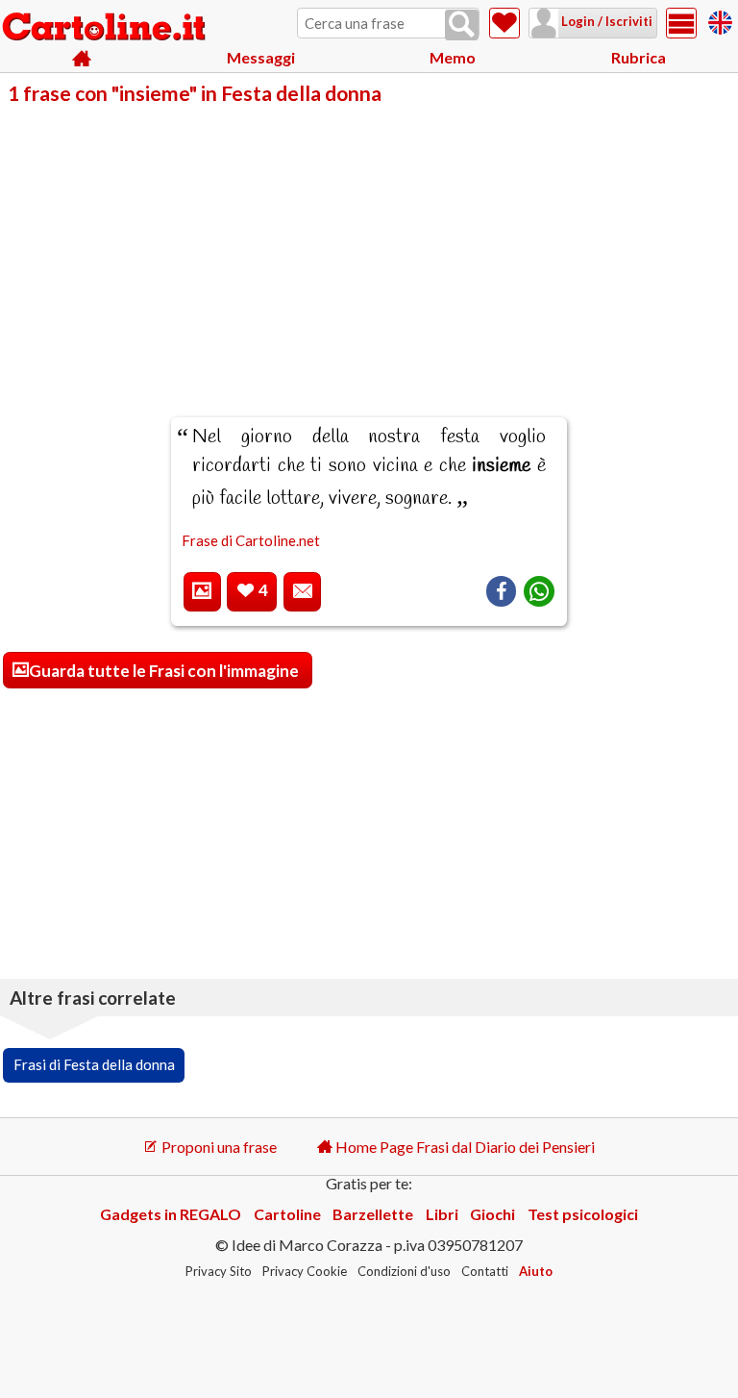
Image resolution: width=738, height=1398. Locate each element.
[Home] (82, 58)
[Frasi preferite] (504, 23)
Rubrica (638, 57)
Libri (442, 1214)
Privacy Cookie (304, 1271)
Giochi (492, 1214)
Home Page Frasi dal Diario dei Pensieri (463, 1146)
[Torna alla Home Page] (105, 27)
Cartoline (287, 1214)
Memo (453, 57)
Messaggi (261, 57)
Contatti (484, 1271)
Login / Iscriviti (605, 21)
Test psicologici (583, 1214)
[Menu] (681, 23)
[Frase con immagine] (202, 592)
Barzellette (372, 1214)
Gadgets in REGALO (170, 1214)
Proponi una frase (218, 1146)
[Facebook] (501, 591)
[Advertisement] (369, 248)
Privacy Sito (218, 1271)
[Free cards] (720, 20)
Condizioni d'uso (404, 1271)
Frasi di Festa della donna (94, 1064)
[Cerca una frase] (462, 25)
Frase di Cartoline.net (251, 540)
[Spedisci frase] (302, 592)
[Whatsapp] (539, 591)
